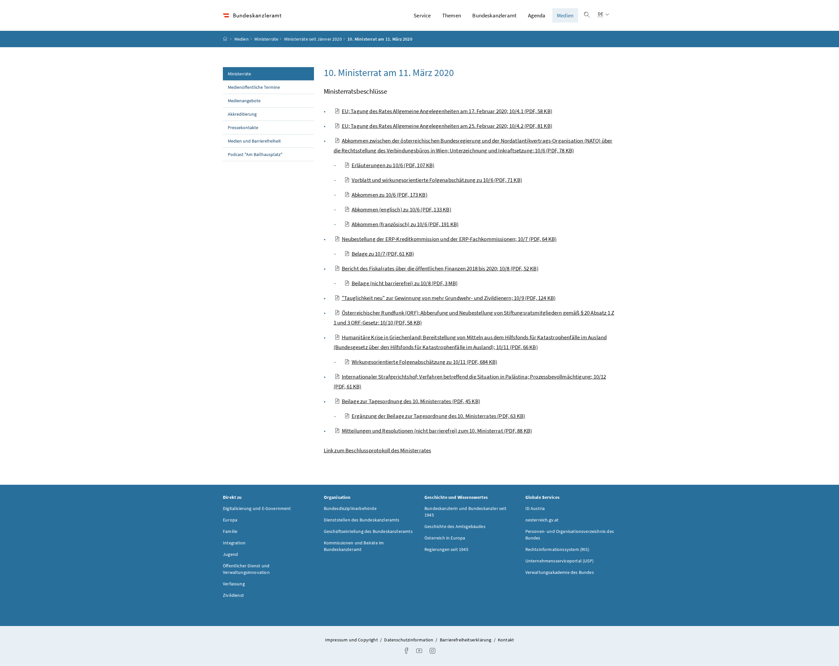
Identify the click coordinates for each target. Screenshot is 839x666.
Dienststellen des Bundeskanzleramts (362, 520)
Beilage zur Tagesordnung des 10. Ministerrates (411, 401)
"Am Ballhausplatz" (255, 154)
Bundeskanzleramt (494, 15)
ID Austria (535, 508)
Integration (234, 543)
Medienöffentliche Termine (254, 87)
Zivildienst (233, 595)
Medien (565, 15)
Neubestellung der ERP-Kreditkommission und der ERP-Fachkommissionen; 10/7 (449, 239)
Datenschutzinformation (409, 640)
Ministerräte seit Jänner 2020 (313, 39)
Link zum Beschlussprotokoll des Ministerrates (377, 450)
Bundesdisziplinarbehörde (350, 508)
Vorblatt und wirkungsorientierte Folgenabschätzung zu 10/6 (437, 180)
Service (422, 15)
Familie (230, 531)
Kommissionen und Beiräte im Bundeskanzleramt (354, 546)
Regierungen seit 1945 (446, 549)
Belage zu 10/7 (383, 253)
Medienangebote (244, 101)
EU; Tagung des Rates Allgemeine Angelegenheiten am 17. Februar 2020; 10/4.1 (447, 111)
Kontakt (506, 640)
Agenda (537, 15)
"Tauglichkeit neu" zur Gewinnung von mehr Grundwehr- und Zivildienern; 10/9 (449, 298)
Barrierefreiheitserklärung (466, 640)
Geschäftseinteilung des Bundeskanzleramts (368, 531)
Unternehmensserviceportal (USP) (559, 561)
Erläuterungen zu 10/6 (393, 165)
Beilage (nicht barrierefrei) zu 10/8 (405, 283)
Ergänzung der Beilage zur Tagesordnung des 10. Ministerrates (438, 416)
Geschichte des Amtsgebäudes (454, 526)
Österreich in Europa (444, 538)
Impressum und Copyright (352, 640)
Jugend (230, 554)
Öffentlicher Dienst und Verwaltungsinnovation (246, 569)
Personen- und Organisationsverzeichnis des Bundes (569, 534)
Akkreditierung (242, 114)
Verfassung (234, 584)
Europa (230, 520)
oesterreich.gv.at (542, 520)
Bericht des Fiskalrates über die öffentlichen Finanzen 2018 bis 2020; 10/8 (440, 268)
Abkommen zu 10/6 (389, 194)
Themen (451, 15)
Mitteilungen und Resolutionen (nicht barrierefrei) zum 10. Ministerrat (437, 430)
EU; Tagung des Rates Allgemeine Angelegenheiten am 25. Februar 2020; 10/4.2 (447, 125)
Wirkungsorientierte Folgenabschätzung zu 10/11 (425, 361)
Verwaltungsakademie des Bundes (559, 572)
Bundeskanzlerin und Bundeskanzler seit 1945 (465, 511)
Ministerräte (266, 39)
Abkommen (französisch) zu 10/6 (405, 224)
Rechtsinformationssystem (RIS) (557, 549)
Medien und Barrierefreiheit (254, 141)
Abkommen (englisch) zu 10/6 (401, 209)
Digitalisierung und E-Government (257, 508)
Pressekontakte (243, 127)
